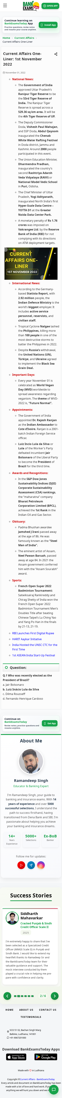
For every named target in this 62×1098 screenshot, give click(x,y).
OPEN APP (52, 5)
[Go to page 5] (29, 996)
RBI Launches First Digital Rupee (33, 633)
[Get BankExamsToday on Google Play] (46, 1056)
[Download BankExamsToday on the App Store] (16, 1056)
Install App (50, 24)
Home (6, 37)
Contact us (47, 1009)
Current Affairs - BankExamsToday (37, 1079)
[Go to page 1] (7, 996)
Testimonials (31, 1017)
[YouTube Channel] (21, 865)
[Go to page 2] (18, 996)
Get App (52, 723)
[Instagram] (41, 865)
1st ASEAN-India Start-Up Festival (33, 655)
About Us (26, 1009)
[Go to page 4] (25, 996)
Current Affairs (24, 37)
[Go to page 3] (22, 996)
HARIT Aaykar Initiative (27, 639)
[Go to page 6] (32, 996)
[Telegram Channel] (31, 865)
